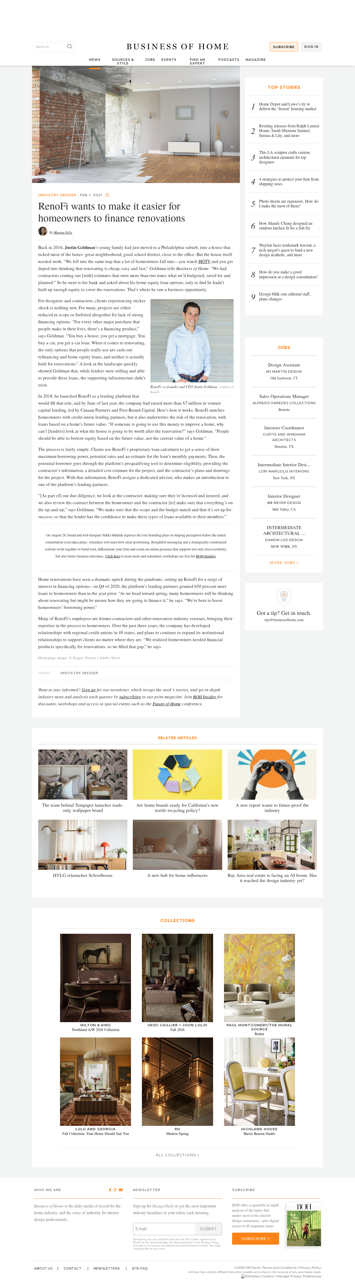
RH (177, 1129)
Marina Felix (63, 232)
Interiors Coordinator (284, 427)
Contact (73, 1268)
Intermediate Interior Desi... (284, 464)
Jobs (150, 60)
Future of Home (167, 704)
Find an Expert (197, 61)
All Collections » (177, 1155)
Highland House (259, 1129)
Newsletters (107, 1268)
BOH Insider (204, 697)
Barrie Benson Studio (259, 1133)
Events (168, 60)
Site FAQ (140, 1268)
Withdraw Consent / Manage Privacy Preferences (282, 1276)
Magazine (256, 60)
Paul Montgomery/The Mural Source (259, 1027)
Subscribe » (255, 1238)
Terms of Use (141, 1242)
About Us (43, 1268)
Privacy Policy (210, 1242)
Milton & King (95, 1025)
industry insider (57, 195)
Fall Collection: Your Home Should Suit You (95, 1133)
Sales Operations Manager (284, 396)
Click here (112, 556)
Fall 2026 (177, 1029)
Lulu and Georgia (95, 1129)
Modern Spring (177, 1133)
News (95, 60)
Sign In (311, 47)
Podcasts (228, 60)
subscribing (130, 697)
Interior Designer (284, 496)
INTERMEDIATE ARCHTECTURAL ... (284, 530)
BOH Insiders (206, 556)
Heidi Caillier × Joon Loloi (177, 1025)
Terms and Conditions (279, 1268)
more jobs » (284, 562)
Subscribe (284, 47)
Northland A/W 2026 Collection (95, 1029)
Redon (259, 1033)
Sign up (89, 690)
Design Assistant (284, 365)
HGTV (205, 261)
